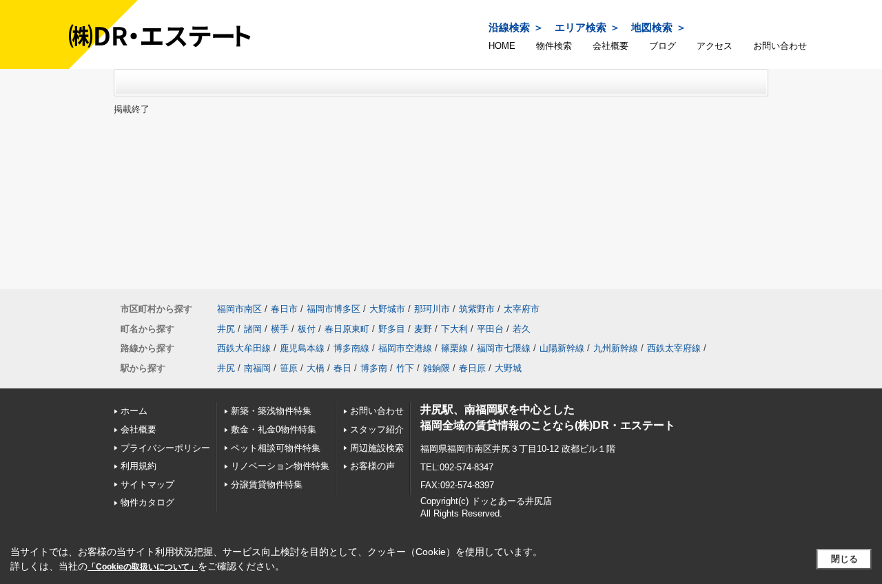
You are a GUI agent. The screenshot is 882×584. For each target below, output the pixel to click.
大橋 (316, 368)
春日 (342, 368)
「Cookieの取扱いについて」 (143, 567)
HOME (502, 46)
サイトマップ (147, 484)
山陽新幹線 (562, 348)
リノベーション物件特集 (280, 466)
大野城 (508, 368)
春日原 (472, 368)
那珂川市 (432, 309)
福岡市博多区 (333, 309)
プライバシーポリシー (165, 448)
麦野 (423, 329)
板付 (307, 329)
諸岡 (253, 329)
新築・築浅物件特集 (271, 411)
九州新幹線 (615, 348)
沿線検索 (509, 27)
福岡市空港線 (405, 348)
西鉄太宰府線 (674, 348)
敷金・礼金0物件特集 (273, 429)
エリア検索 (580, 27)
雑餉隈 (436, 368)
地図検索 (652, 27)
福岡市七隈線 (504, 348)
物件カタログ (147, 502)
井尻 (226, 329)
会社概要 (610, 46)
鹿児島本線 (302, 348)
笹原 (289, 368)
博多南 (373, 368)
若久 (522, 329)
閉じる (844, 559)
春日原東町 (347, 329)
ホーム (134, 411)
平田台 (490, 329)
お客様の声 (372, 466)
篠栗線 (454, 348)
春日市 (284, 309)
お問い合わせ (780, 46)
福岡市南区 (239, 309)
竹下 (405, 368)
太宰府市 (522, 309)
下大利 (454, 329)
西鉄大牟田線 (244, 348)
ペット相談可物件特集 (275, 448)
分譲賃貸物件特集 (266, 484)
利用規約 (138, 466)
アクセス (714, 46)
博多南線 (351, 348)
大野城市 (387, 309)
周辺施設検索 (377, 448)
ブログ (662, 46)
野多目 (391, 329)
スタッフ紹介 (377, 429)
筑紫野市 (477, 309)
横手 (280, 329)
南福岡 (257, 368)
